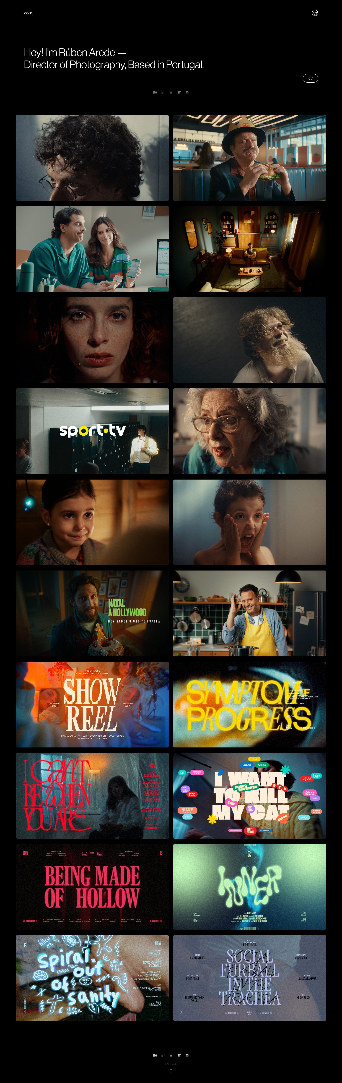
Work (28, 13)
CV (311, 78)
